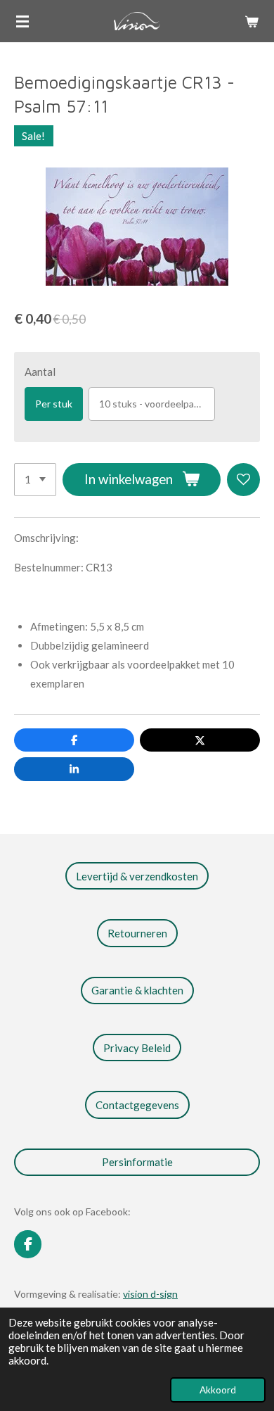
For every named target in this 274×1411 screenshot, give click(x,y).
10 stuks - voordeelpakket (156, 404)
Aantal (40, 371)
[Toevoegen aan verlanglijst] (243, 479)
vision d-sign (150, 1294)
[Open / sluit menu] (22, 21)
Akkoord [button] (218, 1390)
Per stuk (53, 404)
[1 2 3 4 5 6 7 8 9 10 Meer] (35, 479)
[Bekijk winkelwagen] (251, 21)
